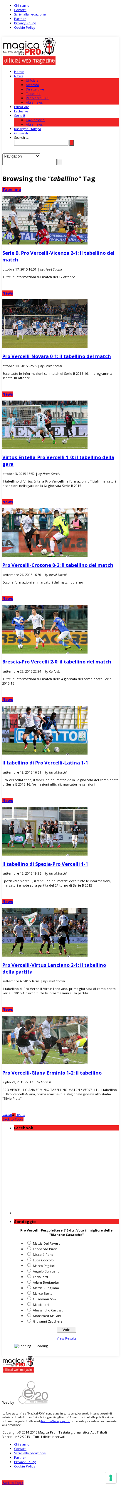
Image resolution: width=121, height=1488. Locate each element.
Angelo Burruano (46, 1271)
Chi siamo (21, 5)
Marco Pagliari (44, 1265)
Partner (20, 18)
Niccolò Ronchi (44, 1254)
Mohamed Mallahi (47, 1315)
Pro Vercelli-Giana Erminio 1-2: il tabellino (52, 1072)
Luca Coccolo (43, 1260)
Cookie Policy (24, 27)
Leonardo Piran (45, 1249)
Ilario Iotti (40, 1277)
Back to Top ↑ (12, 1119)
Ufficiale (32, 80)
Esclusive (21, 111)
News (18, 76)
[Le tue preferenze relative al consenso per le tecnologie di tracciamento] (110, 1477)
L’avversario (35, 120)
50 (17, 1115)
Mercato (32, 85)
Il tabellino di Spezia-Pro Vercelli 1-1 (45, 864)
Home (19, 71)
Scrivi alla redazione (30, 14)
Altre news (34, 102)
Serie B (19, 115)
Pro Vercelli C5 (37, 98)
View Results (66, 1338)
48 (10, 1115)
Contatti (20, 10)
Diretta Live (35, 89)
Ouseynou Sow (44, 1299)
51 (21, 1115)
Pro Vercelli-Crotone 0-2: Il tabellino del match (57, 565)
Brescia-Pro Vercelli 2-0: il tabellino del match (56, 661)
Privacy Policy (25, 23)
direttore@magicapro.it (55, 1421)
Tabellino (33, 93)
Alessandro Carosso (48, 1310)
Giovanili (21, 133)
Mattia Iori (41, 1304)
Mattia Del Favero (46, 1243)
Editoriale (21, 107)
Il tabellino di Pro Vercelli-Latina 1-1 (45, 762)
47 (7, 1115)
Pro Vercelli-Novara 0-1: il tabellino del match (56, 356)
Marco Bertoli (43, 1293)
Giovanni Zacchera (48, 1321)
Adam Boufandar (46, 1282)
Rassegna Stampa (27, 128)
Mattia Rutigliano (46, 1288)
